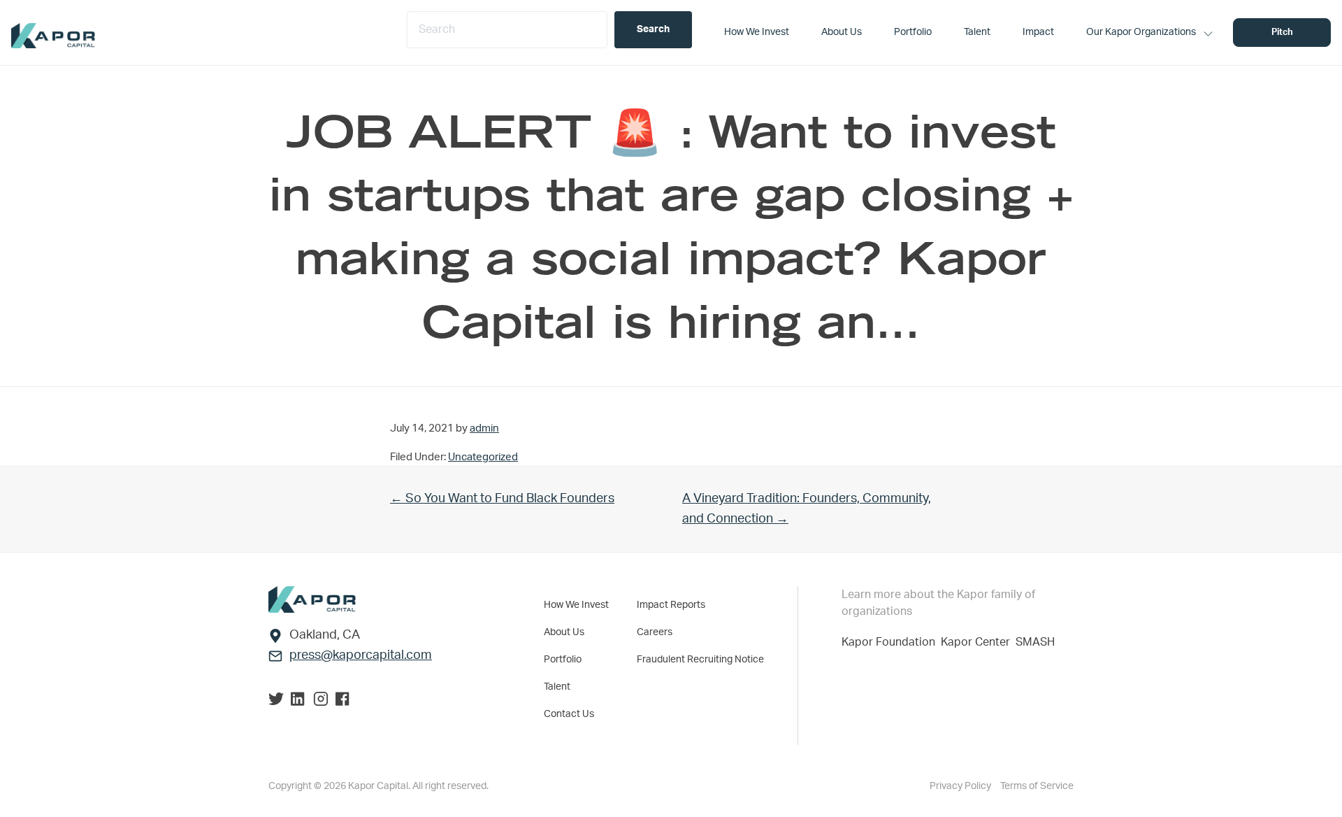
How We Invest (576, 605)
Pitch (1282, 32)
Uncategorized (483, 457)
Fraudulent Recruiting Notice (700, 660)
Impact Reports (671, 605)
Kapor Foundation (891, 642)
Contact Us (569, 714)
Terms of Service (1037, 786)
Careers (654, 632)
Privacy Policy (961, 786)
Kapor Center (978, 642)
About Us (564, 632)
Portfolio (563, 660)
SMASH (1035, 642)
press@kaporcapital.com (360, 655)
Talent (557, 687)
